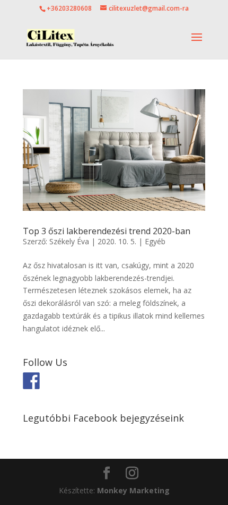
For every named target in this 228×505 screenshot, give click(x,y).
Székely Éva (69, 241)
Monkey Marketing (133, 490)
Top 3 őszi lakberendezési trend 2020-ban (106, 231)
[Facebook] (31, 380)
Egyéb (155, 241)
